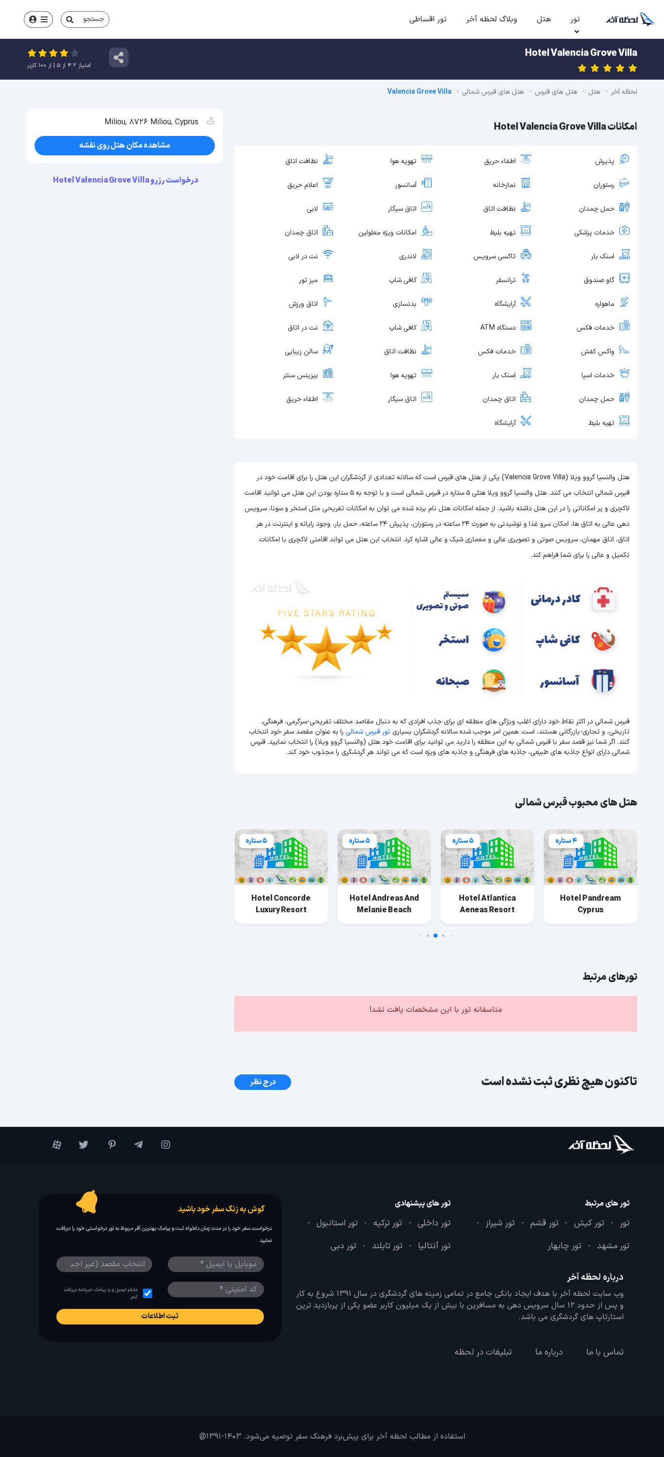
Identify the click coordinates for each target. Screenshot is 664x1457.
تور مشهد (613, 1246)
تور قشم (544, 1223)
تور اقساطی (428, 19)
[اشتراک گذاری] (118, 57)
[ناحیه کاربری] (38, 19)
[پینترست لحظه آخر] (107, 1145)
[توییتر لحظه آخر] (80, 1145)
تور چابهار (564, 1246)
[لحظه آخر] (584, 1145)
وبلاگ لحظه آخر (491, 19)
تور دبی (343, 1246)
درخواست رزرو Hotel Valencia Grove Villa (126, 180)
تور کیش (589, 1223)
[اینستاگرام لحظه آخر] (161, 1145)
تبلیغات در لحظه (483, 1352)
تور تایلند (387, 1246)
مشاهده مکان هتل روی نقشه (124, 145)
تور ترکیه (387, 1223)
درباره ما (549, 1352)
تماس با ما (605, 1352)
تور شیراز (500, 1223)
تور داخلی (434, 1223)
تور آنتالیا (434, 1246)
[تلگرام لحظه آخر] (134, 1145)
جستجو (93, 19)
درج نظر (263, 1082)
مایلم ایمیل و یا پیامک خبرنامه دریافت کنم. (101, 1293)
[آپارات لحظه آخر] (52, 1145)
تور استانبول (337, 1223)
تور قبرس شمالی (368, 732)
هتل (544, 19)
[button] (451, 936)
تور (575, 19)
